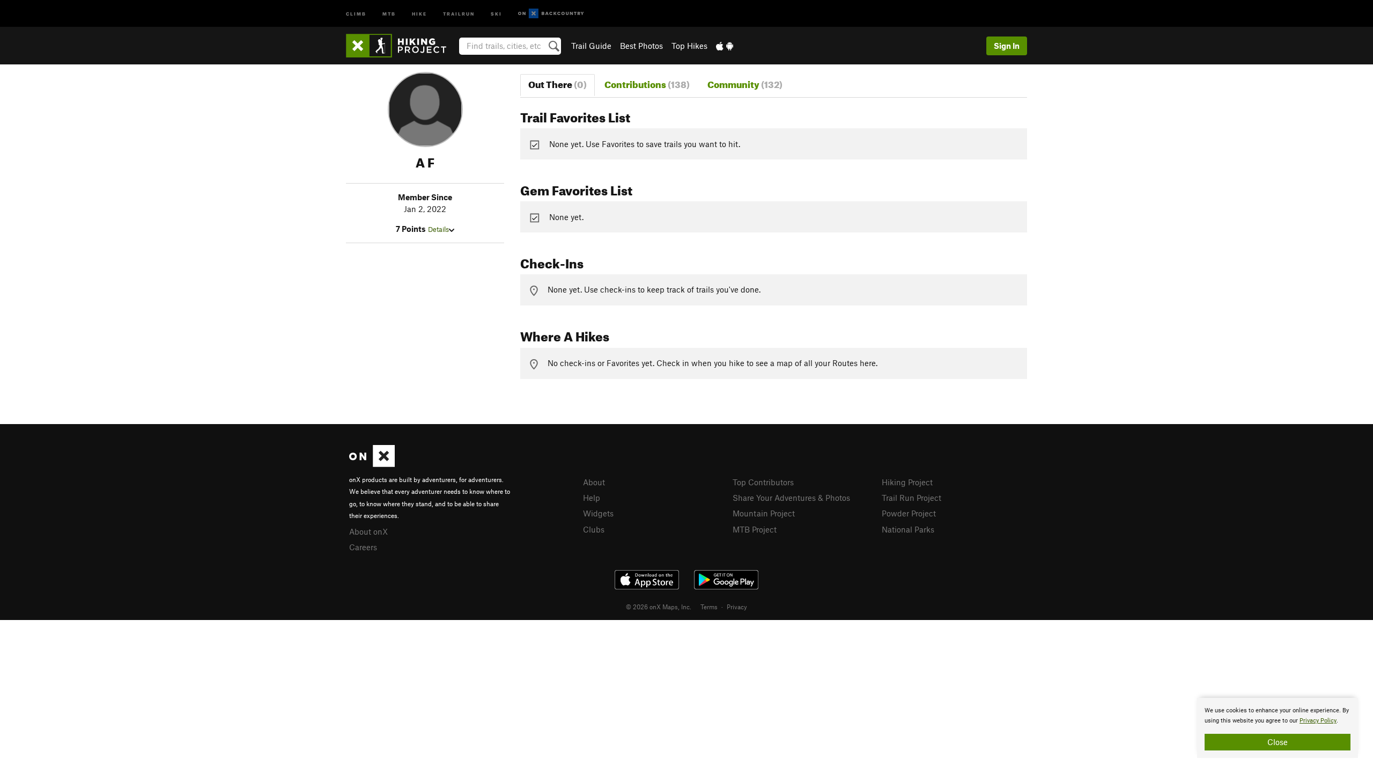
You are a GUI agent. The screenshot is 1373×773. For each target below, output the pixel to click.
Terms (709, 606)
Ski (496, 13)
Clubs (593, 529)
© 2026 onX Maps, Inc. (658, 606)
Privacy (737, 606)
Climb (356, 13)
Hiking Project (907, 482)
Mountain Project (764, 513)
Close (1277, 742)
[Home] (401, 45)
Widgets (598, 513)
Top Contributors (763, 482)
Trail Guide (591, 45)
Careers (363, 547)
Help (591, 497)
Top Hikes (689, 45)
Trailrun (459, 13)
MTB (389, 13)
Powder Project (909, 513)
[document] (1277, 727)
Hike (419, 13)
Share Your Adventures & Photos (791, 497)
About (594, 482)
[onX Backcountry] (551, 14)
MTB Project (755, 529)
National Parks (908, 529)
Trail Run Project (911, 497)
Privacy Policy (1318, 720)
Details (438, 229)
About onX (368, 531)
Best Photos (641, 45)
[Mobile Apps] (724, 45)
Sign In (1007, 45)
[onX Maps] (372, 464)
